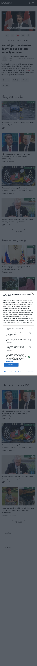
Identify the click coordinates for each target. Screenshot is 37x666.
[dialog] (18, 333)
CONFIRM (11, 365)
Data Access (18, 372)
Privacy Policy (29, 372)
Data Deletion (8, 372)
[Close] (33, 294)
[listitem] (18, 329)
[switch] (29, 333)
